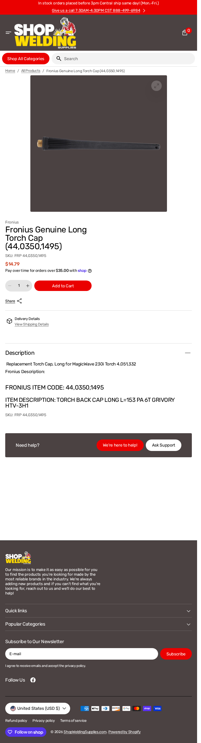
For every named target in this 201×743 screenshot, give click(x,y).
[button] (8, 32)
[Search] (57, 58)
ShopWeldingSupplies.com (85, 732)
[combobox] (128, 58)
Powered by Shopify (124, 732)
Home (10, 71)
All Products (31, 71)
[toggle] (187, 353)
